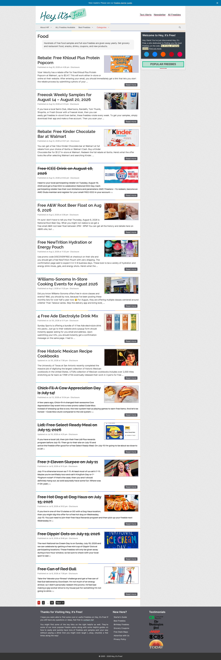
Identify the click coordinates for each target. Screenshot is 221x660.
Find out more (155, 48)
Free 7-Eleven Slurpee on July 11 (68, 461)
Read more (131, 85)
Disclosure (75, 67)
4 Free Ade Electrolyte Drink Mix (68, 316)
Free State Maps (121, 632)
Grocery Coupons (121, 628)
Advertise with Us (121, 635)
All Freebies (174, 14)
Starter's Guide (120, 617)
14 (52, 602)
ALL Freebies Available (65, 27)
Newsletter (160, 14)
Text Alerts (145, 14)
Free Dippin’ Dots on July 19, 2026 (69, 533)
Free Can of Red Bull (57, 569)
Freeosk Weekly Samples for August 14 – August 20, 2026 (65, 97)
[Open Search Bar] (179, 27)
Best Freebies (84, 27)
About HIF (44, 27)
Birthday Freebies (121, 624)
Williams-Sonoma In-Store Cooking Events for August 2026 (68, 281)
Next (60, 602)
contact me (88, 620)
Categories (101, 27)
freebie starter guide (123, 3)
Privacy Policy (120, 639)
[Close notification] (217, 3)
